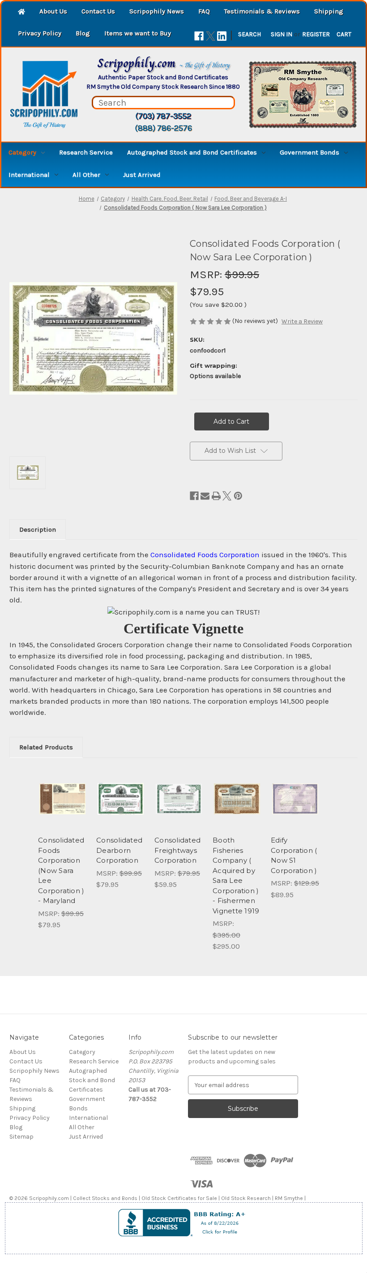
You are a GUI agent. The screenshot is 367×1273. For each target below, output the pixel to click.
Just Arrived (142, 175)
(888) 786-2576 (163, 128)
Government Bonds (309, 152)
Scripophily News (156, 11)
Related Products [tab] (46, 747)
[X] (210, 36)
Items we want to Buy (137, 33)
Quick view (62, 788)
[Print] (216, 496)
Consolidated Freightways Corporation (177, 850)
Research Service (86, 152)
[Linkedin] (221, 36)
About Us (53, 11)
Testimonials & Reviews (262, 11)
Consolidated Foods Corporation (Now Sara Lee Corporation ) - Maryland (61, 870)
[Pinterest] (238, 496)
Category (22, 152)
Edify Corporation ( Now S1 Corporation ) (294, 855)
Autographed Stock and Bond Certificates (192, 152)
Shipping (328, 11)
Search (249, 34)
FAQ (204, 11)
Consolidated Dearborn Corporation (119, 850)
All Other (86, 175)
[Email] (205, 496)
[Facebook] (199, 36)
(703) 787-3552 (163, 116)
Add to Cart (63, 810)
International (29, 175)
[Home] (21, 12)
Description (37, 529)
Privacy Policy (39, 33)
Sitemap (21, 1136)
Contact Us (98, 11)
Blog (83, 33)
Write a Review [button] (302, 321)
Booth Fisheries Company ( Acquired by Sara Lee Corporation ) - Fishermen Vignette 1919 (236, 875)
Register (316, 34)
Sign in (281, 34)
